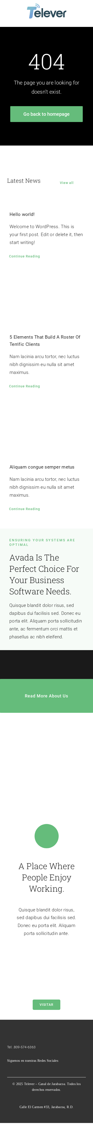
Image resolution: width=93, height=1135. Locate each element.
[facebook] (8, 1068)
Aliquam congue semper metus (42, 467)
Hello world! (22, 214)
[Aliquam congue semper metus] (46, 427)
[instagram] (16, 1068)
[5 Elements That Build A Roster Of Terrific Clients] (46, 297)
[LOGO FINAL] (46, 6)
